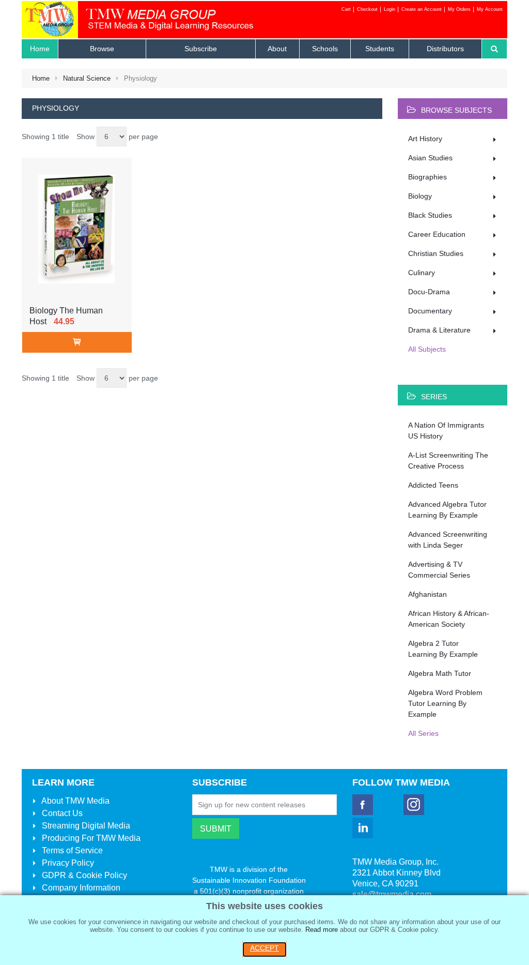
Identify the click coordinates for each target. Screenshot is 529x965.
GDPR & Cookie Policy (83, 875)
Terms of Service (71, 850)
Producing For (90, 838)
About (75, 800)
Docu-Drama (429, 292)
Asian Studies (430, 158)
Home (41, 78)
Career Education (436, 234)
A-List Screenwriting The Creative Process (448, 460)
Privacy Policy (67, 862)
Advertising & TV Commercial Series (439, 569)
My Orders (459, 9)
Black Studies (430, 215)
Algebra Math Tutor (439, 673)
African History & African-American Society (448, 618)
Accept (264, 948)
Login (389, 9)
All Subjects (427, 349)
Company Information (80, 887)
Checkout (367, 9)
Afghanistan (427, 594)
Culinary (421, 272)
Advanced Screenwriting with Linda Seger (447, 539)
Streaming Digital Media (85, 825)
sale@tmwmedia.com (391, 894)
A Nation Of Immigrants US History (446, 430)
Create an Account (421, 9)
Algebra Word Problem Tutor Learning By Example (445, 703)
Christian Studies (435, 253)
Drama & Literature (439, 330)
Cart (346, 9)
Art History (425, 138)
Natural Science (87, 78)
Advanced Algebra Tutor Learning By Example (447, 509)
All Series (423, 733)
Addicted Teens (433, 485)
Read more (321, 929)
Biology (420, 196)
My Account (490, 9)
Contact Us (61, 813)
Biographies (427, 177)
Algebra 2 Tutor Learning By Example (443, 648)
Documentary (430, 311)
